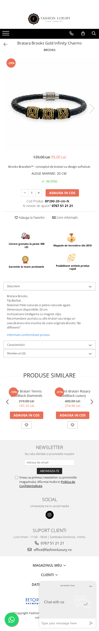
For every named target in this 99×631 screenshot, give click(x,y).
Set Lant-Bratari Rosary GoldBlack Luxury (72, 393)
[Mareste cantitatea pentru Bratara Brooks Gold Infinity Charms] (38, 193)
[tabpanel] (49, 104)
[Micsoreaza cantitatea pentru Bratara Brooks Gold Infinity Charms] (24, 193)
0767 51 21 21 (52, 543)
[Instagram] (50, 515)
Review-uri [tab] (16, 353)
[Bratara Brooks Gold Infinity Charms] (49, 104)
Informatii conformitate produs (28, 335)
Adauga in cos (62, 193)
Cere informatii (66, 217)
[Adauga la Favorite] (26, 425)
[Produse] (6, 34)
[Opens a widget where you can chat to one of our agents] (67, 604)
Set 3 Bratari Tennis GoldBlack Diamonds (26, 393)
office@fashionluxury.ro (52, 549)
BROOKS (49, 50)
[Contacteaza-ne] (71, 33)
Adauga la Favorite (31, 217)
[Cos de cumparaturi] (83, 33)
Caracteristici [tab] (16, 345)
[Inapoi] (3, 44)
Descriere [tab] (13, 286)
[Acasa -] (49, 19)
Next (92, 108)
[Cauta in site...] (94, 33)
